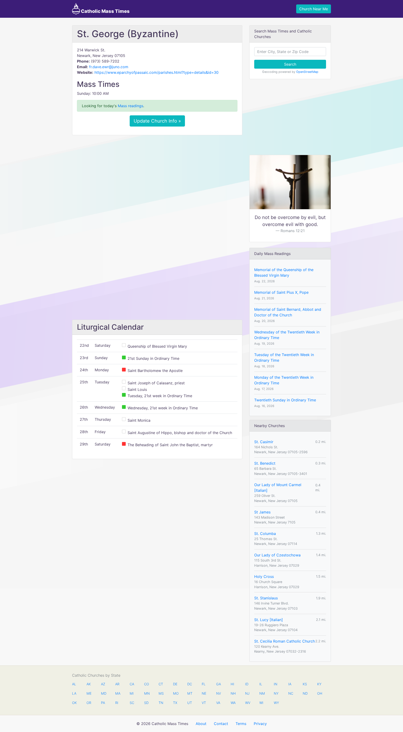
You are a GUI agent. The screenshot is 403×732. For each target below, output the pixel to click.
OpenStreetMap (307, 72)
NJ (247, 693)
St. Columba (265, 533)
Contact (221, 723)
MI (132, 693)
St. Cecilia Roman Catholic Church (284, 641)
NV (218, 693)
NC (290, 693)
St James (262, 512)
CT (161, 684)
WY (276, 703)
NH (233, 693)
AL (74, 684)
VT (204, 703)
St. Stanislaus (266, 598)
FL (203, 684)
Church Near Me (313, 9)
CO (146, 684)
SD (146, 703)
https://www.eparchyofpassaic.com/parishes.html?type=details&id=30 (156, 72)
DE (175, 684)
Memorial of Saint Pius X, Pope (281, 292)
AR (117, 684)
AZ (103, 684)
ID (246, 684)
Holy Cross (264, 576)
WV (247, 703)
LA (74, 693)
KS (305, 684)
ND (305, 693)
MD (103, 693)
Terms (241, 723)
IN (275, 684)
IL (260, 684)
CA (132, 684)
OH (319, 693)
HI (232, 684)
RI (116, 703)
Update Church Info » (157, 121)
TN (161, 703)
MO (175, 693)
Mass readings (130, 105)
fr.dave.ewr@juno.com (108, 66)
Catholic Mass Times (105, 11)
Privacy (260, 723)
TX (175, 703)
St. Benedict (264, 463)
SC (132, 703)
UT (189, 703)
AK (89, 684)
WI (261, 703)
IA (289, 684)
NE (204, 693)
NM (261, 693)
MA (117, 693)
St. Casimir (263, 441)
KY (319, 684)
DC (189, 684)
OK (74, 703)
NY (276, 693)
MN (146, 693)
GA (218, 684)
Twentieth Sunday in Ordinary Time (285, 400)
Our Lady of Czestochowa (277, 555)
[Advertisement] (157, 173)
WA (233, 703)
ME (89, 693)
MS (161, 693)
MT (189, 693)
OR (89, 703)
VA (218, 703)
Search (290, 64)
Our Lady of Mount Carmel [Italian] (277, 487)
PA (103, 703)
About (201, 723)
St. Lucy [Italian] (268, 619)
